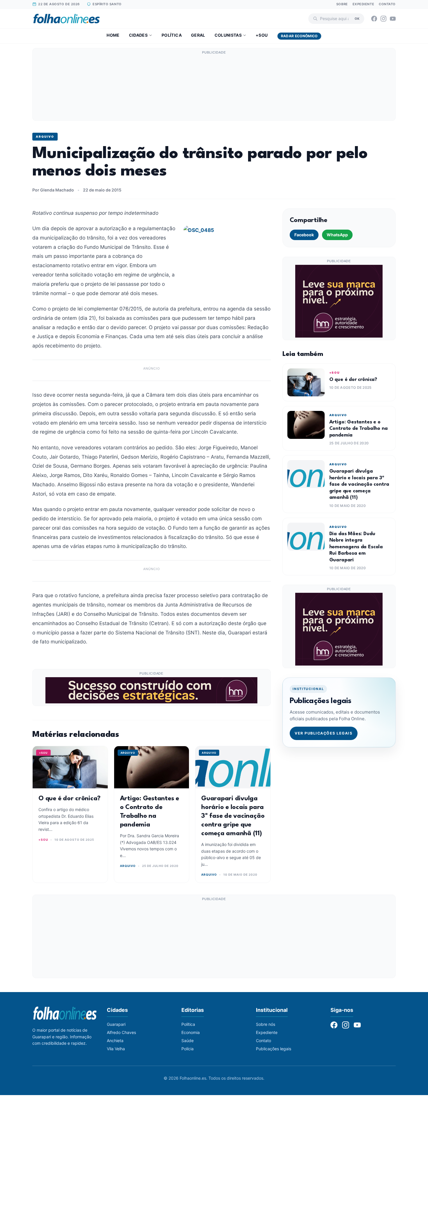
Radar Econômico (299, 36)
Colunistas (228, 35)
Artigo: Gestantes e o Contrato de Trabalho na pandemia (358, 429)
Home (113, 35)
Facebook (304, 234)
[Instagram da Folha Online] (383, 19)
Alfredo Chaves (121, 1032)
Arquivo (45, 136)
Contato (387, 4)
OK (357, 18)
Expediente (363, 4)
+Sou (262, 35)
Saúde (187, 1040)
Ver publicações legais (323, 733)
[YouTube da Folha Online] (393, 19)
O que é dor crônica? (69, 798)
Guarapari (116, 1024)
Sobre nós (265, 1024)
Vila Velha (116, 1048)
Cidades (138, 35)
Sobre (342, 4)
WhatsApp (337, 234)
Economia (190, 1032)
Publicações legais (273, 1048)
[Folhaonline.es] (66, 18)
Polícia (187, 1048)
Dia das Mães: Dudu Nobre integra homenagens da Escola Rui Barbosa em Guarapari (356, 547)
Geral (198, 35)
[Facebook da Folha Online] (374, 19)
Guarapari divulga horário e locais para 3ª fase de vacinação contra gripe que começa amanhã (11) (232, 816)
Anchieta (115, 1040)
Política (172, 35)
